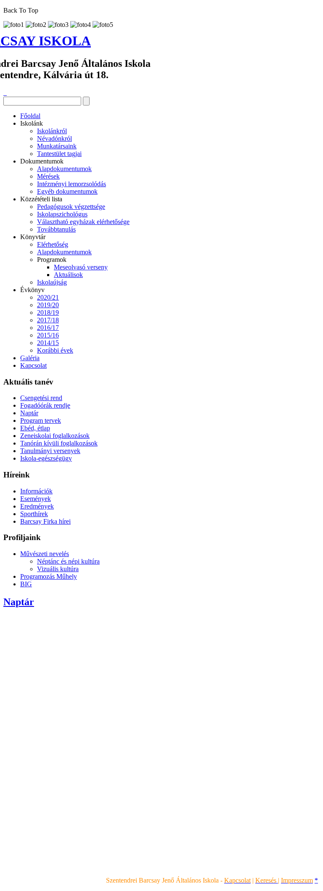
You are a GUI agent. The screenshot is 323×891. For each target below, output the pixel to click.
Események (35, 498)
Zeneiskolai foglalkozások (55, 435)
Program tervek (40, 420)
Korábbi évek (55, 350)
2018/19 (48, 312)
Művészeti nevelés (44, 553)
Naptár (29, 413)
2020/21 (48, 297)
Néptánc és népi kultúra (68, 561)
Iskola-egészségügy (46, 458)
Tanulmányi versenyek (50, 450)
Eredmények (37, 506)
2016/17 (48, 327)
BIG (26, 584)
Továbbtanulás (56, 229)
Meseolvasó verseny (81, 267)
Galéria (30, 357)
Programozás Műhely (48, 576)
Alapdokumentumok (64, 168)
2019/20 (48, 304)
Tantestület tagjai (59, 153)
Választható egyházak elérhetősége (83, 221)
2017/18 (48, 320)
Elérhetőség (52, 244)
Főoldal (30, 115)
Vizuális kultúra (58, 568)
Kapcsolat (33, 365)
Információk (36, 491)
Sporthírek (34, 513)
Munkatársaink (57, 146)
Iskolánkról (52, 130)
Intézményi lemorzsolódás (71, 183)
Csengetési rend (41, 397)
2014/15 (48, 342)
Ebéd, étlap (35, 428)
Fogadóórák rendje (45, 405)
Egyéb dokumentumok (67, 191)
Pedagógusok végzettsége (71, 206)
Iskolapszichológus (62, 214)
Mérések (48, 176)
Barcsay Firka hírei (45, 521)
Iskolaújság (52, 282)
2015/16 (48, 335)
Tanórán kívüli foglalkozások (59, 443)
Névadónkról (54, 138)
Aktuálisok (68, 274)
